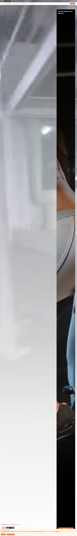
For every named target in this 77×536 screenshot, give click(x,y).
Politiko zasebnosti (4, 532)
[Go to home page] (6, 1)
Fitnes (17, 3)
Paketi (14, 3)
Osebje (20, 3)
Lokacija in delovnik (25, 3)
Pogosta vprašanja (32, 3)
